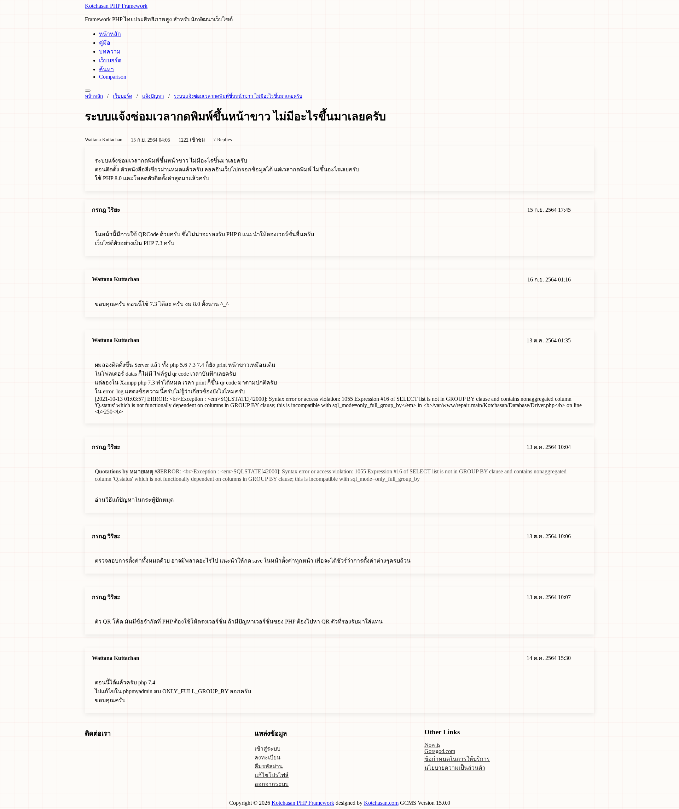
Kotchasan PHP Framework (116, 6)
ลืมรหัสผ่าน (269, 766)
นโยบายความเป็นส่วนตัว (454, 768)
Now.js (432, 745)
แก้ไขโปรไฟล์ (272, 775)
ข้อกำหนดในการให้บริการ (457, 759)
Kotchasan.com (381, 803)
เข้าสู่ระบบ (267, 749)
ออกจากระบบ (272, 784)
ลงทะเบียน (267, 757)
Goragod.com (439, 751)
